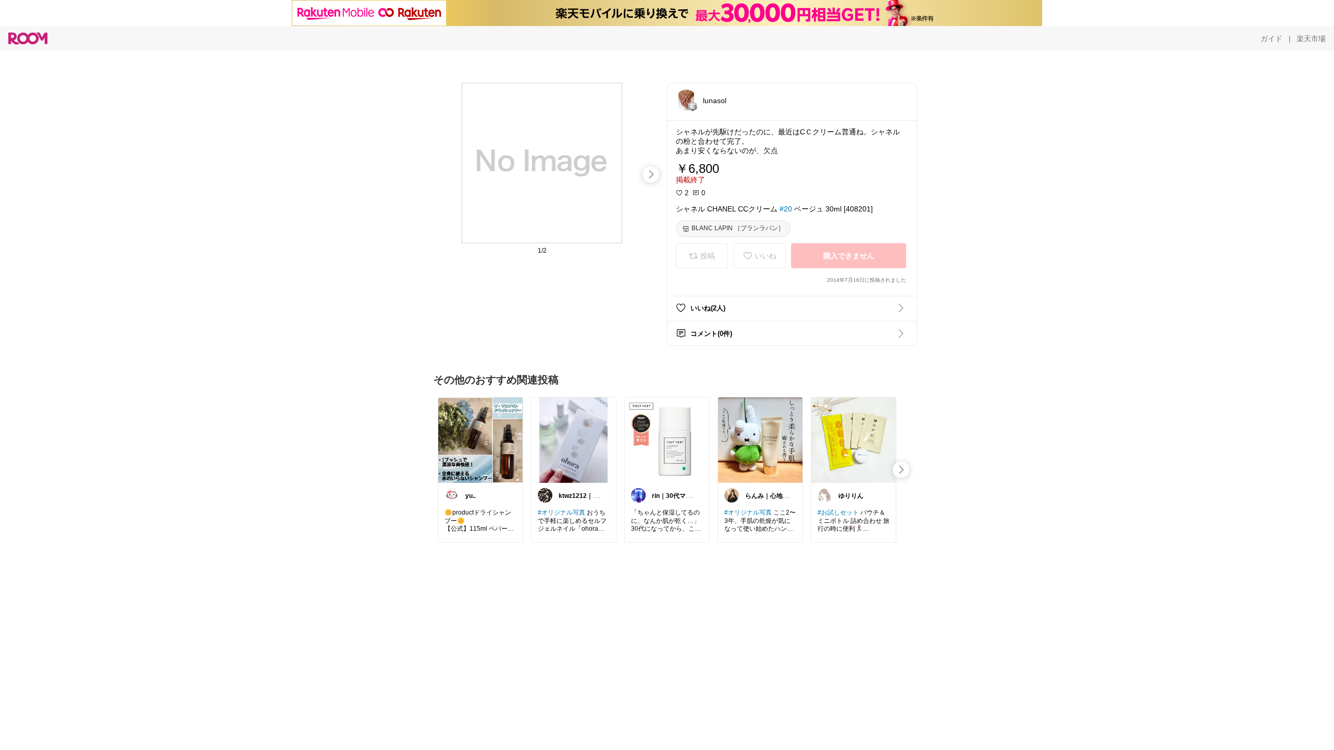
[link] (480, 439)
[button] (686, 100)
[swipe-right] (651, 174)
